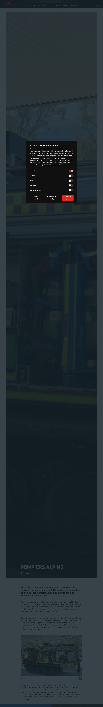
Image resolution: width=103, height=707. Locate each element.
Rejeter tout (36, 197)
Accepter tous (67, 197)
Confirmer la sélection (51, 197)
